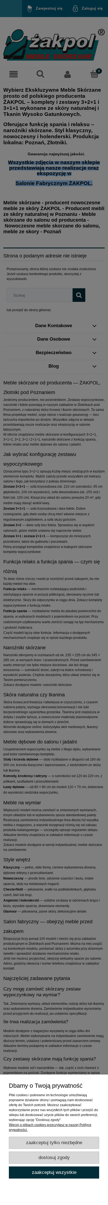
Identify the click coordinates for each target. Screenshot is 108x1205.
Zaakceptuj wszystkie (54, 1172)
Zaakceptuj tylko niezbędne (54, 1142)
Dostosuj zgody (54, 1157)
